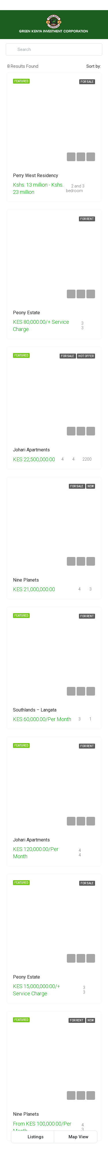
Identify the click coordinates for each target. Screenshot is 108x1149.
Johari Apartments (31, 450)
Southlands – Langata (34, 710)
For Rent (87, 218)
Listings (34, 1136)
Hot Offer (86, 356)
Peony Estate (26, 312)
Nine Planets (26, 580)
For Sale (87, 81)
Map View (77, 1136)
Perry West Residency (35, 175)
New (91, 486)
